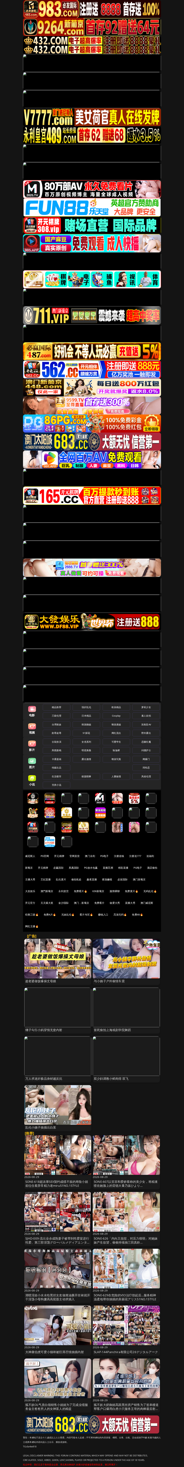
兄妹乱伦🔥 (68, 914)
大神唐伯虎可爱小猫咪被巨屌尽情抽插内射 (54, 1352)
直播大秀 (130, 903)
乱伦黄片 (61, 879)
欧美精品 (116, 707)
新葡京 (29, 867)
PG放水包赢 (91, 867)
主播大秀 (30, 879)
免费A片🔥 (50, 914)
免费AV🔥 (137, 914)
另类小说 (56, 784)
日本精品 (86, 715)
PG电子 (104, 856)
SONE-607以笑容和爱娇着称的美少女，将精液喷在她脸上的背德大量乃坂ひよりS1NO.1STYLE (126, 1186)
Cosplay (116, 715)
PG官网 (45, 856)
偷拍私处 (76, 879)
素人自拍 (146, 715)
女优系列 (86, 741)
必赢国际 (58, 867)
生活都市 (56, 776)
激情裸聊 (115, 891)
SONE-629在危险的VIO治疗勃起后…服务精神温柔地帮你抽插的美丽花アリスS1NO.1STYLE (125, 1297)
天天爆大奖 (47, 903)
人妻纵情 (116, 776)
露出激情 (86, 759)
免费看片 (99, 903)
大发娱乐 (30, 891)
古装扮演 (56, 741)
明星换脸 (86, 750)
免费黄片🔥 (131, 891)
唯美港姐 (116, 724)
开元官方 (30, 903)
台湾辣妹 (56, 724)
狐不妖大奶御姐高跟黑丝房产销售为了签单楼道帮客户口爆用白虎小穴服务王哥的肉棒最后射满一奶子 (126, 1409)
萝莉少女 (146, 707)
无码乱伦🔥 (150, 891)
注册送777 (135, 856)
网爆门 (146, 759)
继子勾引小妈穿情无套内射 (43, 1030)
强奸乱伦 (86, 707)
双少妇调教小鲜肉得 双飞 (111, 1078)
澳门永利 (90, 856)
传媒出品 (56, 767)
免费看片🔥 (80, 891)
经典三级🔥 (31, 914)
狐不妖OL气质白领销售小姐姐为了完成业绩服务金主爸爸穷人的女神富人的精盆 (56, 1407)
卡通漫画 (56, 759)
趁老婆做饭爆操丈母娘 (40, 981)
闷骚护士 (146, 750)
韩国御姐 (86, 724)
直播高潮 (108, 867)
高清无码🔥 (120, 914)
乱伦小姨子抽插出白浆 (40, 1127)
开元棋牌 (59, 856)
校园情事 (86, 776)
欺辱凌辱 (56, 733)
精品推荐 (56, 707)
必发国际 (123, 879)
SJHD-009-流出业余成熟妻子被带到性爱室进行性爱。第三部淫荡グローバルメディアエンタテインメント (57, 1242)
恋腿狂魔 (146, 741)
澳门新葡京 (139, 879)
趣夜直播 (92, 879)
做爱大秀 (115, 903)
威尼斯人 (30, 856)
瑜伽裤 (116, 750)
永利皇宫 (63, 891)
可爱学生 (116, 741)
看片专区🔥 (86, 914)
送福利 (150, 856)
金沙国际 (63, 903)
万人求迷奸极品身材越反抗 (43, 1078)
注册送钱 (119, 856)
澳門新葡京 (47, 891)
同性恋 (146, 767)
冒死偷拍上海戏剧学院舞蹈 (112, 1030)
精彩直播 (123, 867)
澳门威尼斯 (147, 903)
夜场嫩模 (107, 879)
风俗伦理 (146, 776)
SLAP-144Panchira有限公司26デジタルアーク (126, 1352)
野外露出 (146, 733)
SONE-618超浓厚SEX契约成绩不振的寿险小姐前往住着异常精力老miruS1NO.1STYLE (56, 1184)
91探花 (86, 733)
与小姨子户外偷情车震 (109, 981)
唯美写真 (116, 759)
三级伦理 (56, 715)
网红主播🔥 (31, 926)
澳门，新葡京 (81, 903)
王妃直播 (46, 879)
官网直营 (75, 856)
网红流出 (116, 733)
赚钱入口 (103, 914)
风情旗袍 (56, 750)
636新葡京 (98, 891)
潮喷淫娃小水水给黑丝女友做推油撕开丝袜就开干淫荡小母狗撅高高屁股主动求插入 (57, 1297)
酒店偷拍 (152, 867)
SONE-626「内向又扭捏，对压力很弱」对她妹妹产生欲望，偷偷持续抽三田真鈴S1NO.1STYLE (126, 1242)
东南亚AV (146, 724)
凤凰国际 (74, 867)
